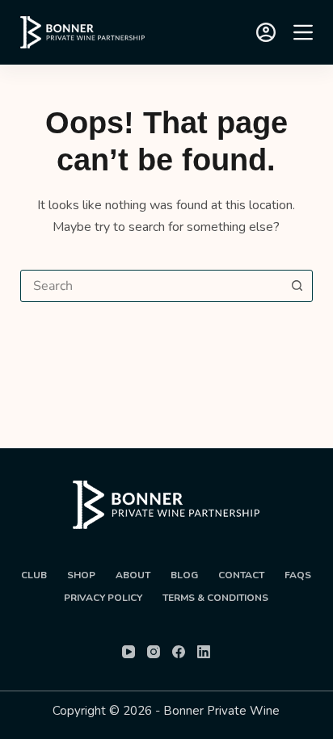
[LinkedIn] (203, 651)
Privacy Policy (103, 598)
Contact (241, 575)
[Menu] (303, 32)
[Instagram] (153, 651)
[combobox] (151, 286)
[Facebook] (178, 651)
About (133, 575)
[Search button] (296, 286)
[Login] (266, 32)
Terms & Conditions (215, 598)
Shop (81, 575)
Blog (184, 575)
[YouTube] (128, 651)
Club (34, 575)
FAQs (298, 575)
